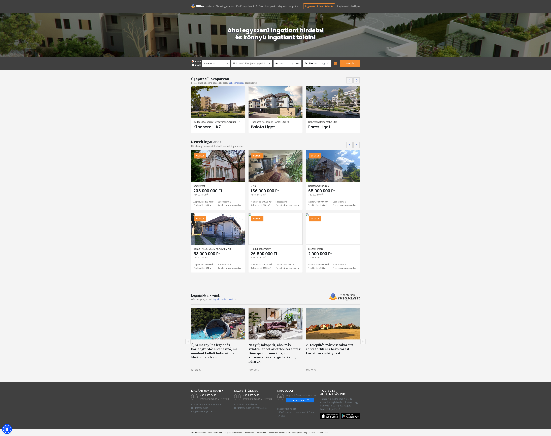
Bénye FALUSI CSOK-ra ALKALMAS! (212, 248)
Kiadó (198, 65)
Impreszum (217, 432)
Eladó (198, 61)
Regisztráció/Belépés (348, 6)
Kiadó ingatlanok (245, 6)
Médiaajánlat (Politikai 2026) (279, 432)
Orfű (253, 185)
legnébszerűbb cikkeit (223, 299)
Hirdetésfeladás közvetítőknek (250, 407)
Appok (292, 6)
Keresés (350, 63)
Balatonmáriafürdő (318, 185)
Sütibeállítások (322, 432)
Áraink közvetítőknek (245, 404)
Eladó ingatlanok (225, 6)
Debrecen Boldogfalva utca (322, 121)
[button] (7, 429)
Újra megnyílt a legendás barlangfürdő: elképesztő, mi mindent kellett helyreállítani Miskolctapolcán (214, 351)
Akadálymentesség (299, 432)
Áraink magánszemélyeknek (206, 404)
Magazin (282, 6)
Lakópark (270, 6)
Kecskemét (199, 185)
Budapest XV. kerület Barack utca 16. (270, 121)
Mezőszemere (315, 248)
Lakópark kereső (236, 82)
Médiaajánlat (261, 432)
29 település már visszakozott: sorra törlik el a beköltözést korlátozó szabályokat (329, 349)
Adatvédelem (249, 432)
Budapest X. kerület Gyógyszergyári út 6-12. (216, 121)
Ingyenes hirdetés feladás (319, 6)
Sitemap (312, 432)
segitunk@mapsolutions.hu (301, 395)
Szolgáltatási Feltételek (233, 432)
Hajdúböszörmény (261, 248)
